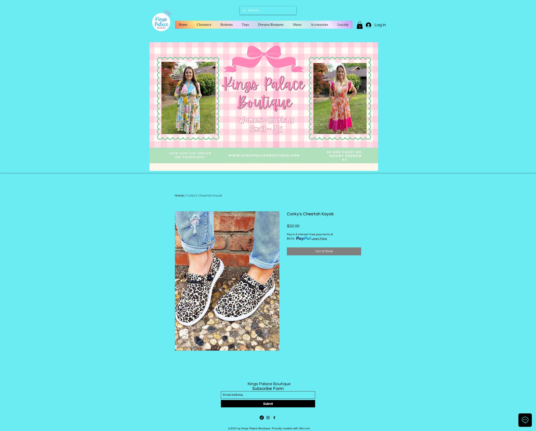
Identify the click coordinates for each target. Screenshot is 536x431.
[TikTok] (262, 418)
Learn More (319, 238)
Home (179, 195)
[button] (360, 25)
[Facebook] (274, 418)
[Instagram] (268, 418)
